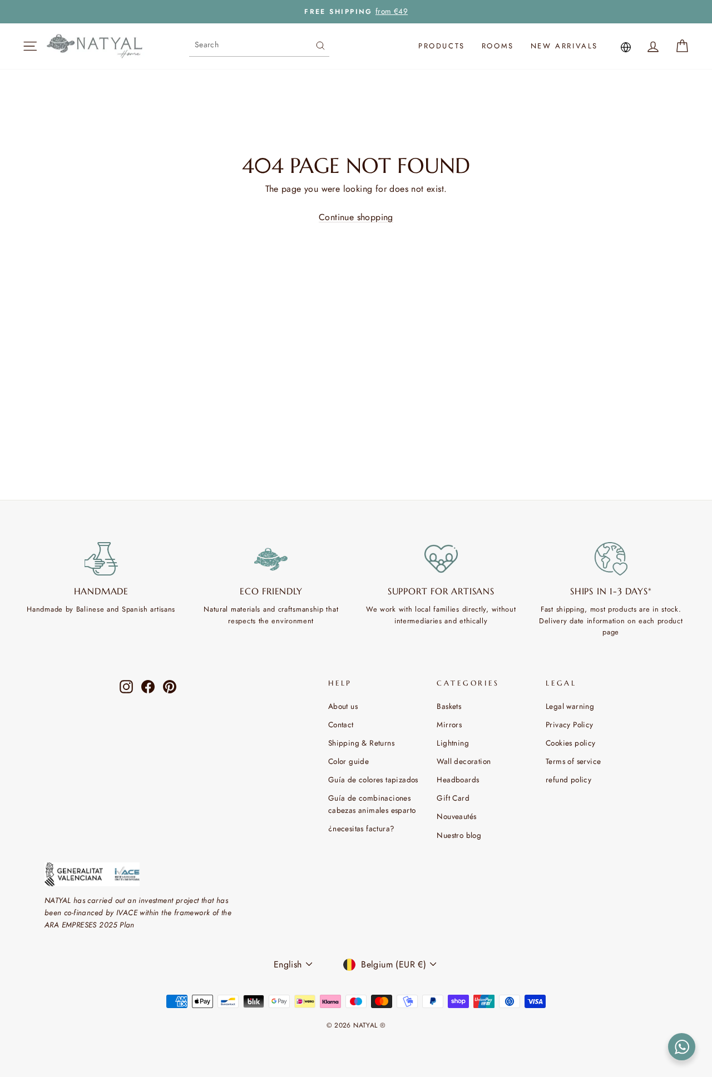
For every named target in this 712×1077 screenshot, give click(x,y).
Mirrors (449, 724)
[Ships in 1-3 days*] (611, 558)
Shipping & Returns (361, 742)
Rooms (498, 46)
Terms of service (573, 761)
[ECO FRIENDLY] (271, 558)
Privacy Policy (570, 724)
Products (441, 46)
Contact (341, 724)
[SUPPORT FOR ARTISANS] (441, 558)
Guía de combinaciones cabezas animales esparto (372, 804)
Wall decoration (464, 761)
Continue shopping (356, 217)
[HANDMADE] (101, 558)
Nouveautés (456, 816)
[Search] (320, 44)
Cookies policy (571, 742)
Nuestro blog (459, 835)
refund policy (568, 779)
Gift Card (453, 797)
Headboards (458, 779)
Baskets (449, 706)
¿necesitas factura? (361, 828)
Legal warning (570, 706)
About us (343, 706)
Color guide (348, 761)
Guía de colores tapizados (373, 779)
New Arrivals (564, 46)
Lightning (453, 742)
